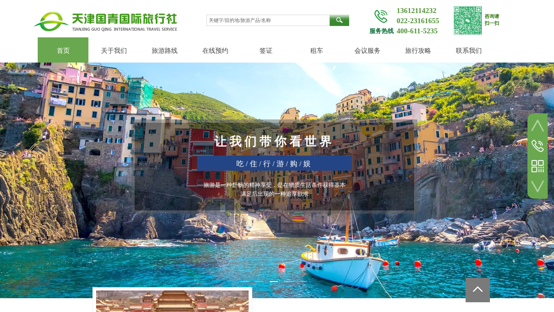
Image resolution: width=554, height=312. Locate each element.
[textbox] (268, 20)
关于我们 (114, 50)
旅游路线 (165, 50)
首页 (63, 50)
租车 (316, 50)
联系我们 (469, 50)
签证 (266, 50)
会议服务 (367, 50)
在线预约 (215, 50)
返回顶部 (478, 290)
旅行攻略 (418, 50)
